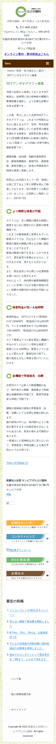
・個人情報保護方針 (20, 694)
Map (8, 494)
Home (10, 70)
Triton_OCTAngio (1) (17, 462)
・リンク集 (15, 678)
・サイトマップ (17, 709)
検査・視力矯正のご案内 (30, 70)
